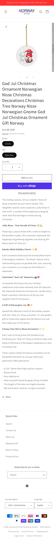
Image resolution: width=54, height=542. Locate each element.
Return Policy (12, 450)
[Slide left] (21, 77)
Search (9, 424)
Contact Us (11, 430)
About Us (10, 437)
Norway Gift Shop (15, 527)
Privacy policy (13, 531)
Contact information (34, 536)
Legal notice (19, 536)
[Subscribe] (43, 475)
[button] (6, 12)
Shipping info (12, 443)
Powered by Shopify (30, 527)
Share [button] (8, 397)
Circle (8, 143)
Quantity (5, 161)
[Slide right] (33, 77)
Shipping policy (42, 531)
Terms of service (28, 531)
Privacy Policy (12, 456)
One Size (9, 155)
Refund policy (45, 527)
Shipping (5, 134)
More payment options (27, 193)
